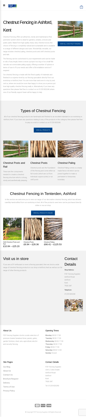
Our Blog (6, 367)
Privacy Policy (9, 391)
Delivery (6, 383)
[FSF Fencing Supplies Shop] (12, 7)
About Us (7, 371)
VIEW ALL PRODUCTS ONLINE (43, 213)
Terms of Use (9, 387)
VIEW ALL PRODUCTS (43, 130)
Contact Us (8, 375)
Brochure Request (10, 379)
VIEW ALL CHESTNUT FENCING (70, 44)
